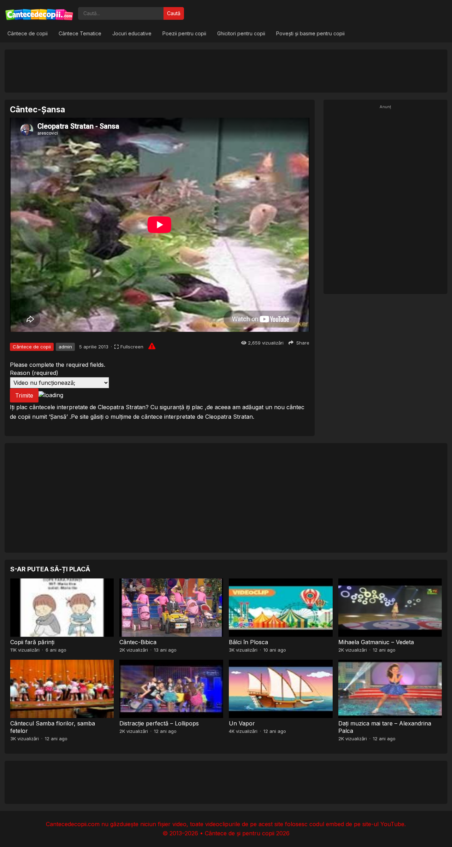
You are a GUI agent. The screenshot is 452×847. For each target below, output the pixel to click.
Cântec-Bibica (137, 642)
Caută (173, 13)
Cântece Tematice (80, 33)
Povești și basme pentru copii (310, 33)
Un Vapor (242, 723)
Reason (34, 372)
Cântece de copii (27, 33)
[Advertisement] (226, 71)
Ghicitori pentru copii (241, 33)
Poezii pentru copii (184, 33)
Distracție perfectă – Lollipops (159, 723)
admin (65, 346)
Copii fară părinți (32, 642)
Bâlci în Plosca (248, 642)
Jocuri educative (131, 33)
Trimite (24, 395)
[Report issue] (151, 346)
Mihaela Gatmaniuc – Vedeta (376, 642)
